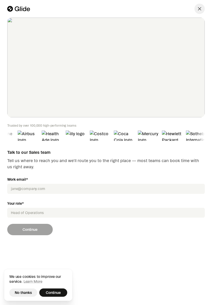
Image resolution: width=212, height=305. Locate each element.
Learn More (33, 281)
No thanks (23, 293)
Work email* (17, 179)
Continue (29, 229)
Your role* (15, 203)
